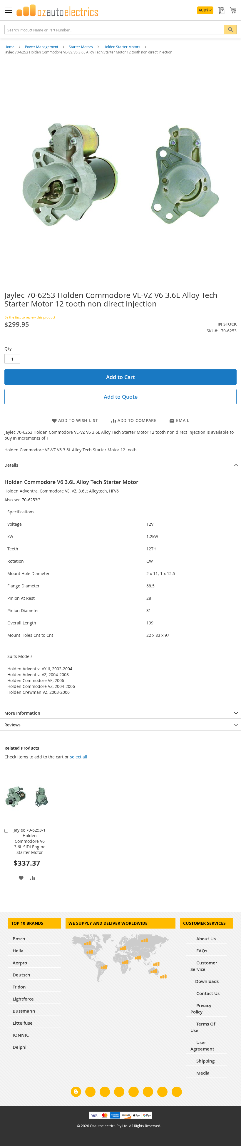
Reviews (12, 725)
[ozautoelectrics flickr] (148, 1093)
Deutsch (21, 975)
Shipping (205, 1061)
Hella (18, 951)
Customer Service (203, 966)
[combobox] (120, 29)
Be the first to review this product (29, 317)
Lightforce (23, 999)
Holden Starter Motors (122, 46)
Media (202, 1073)
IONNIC (21, 1035)
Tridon (19, 987)
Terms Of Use (202, 1027)
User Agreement (202, 1045)
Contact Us (207, 993)
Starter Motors (81, 46)
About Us (205, 939)
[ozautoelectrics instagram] (105, 1093)
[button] (205, 10)
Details (11, 465)
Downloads (207, 981)
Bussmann (24, 1011)
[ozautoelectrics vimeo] (177, 1093)
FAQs (201, 951)
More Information (22, 713)
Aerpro (20, 963)
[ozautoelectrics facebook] (90, 1093)
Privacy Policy (200, 1008)
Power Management (42, 46)
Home (9, 46)
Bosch (19, 939)
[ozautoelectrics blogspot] (76, 1092)
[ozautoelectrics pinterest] (133, 1093)
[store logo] (57, 10)
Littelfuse (23, 1023)
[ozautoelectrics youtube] (162, 1093)
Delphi (19, 1047)
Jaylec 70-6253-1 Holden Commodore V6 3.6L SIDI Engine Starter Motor (30, 841)
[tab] (120, 464)
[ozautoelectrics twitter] (119, 1093)
